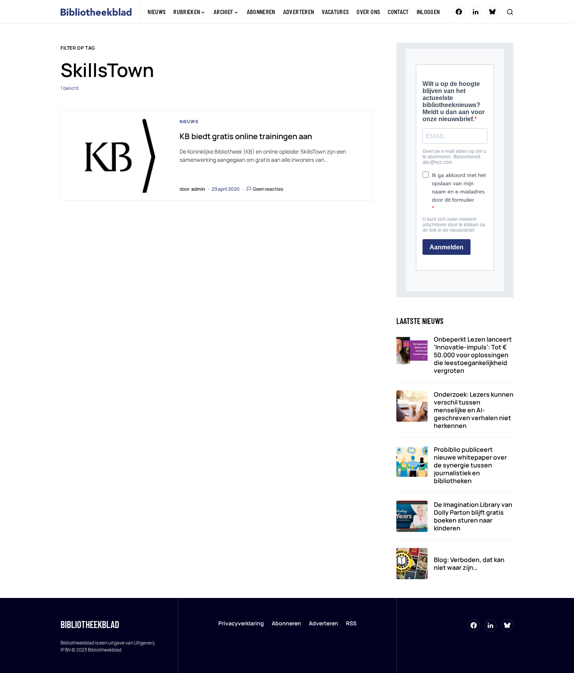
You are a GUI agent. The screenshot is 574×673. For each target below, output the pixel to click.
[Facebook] (459, 12)
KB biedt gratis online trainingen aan (246, 136)
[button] (509, 11)
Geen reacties (268, 189)
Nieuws (189, 121)
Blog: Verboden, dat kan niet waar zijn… (469, 563)
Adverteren (323, 623)
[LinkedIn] (475, 12)
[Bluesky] (492, 12)
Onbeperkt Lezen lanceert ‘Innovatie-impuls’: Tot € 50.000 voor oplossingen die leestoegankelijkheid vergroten (473, 355)
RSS (351, 623)
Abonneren (286, 623)
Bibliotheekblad (90, 624)
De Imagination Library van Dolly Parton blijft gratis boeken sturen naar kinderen (473, 516)
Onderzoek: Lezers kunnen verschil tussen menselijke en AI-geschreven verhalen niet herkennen (473, 410)
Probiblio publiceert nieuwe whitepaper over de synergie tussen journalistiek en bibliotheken (470, 465)
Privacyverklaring (241, 623)
